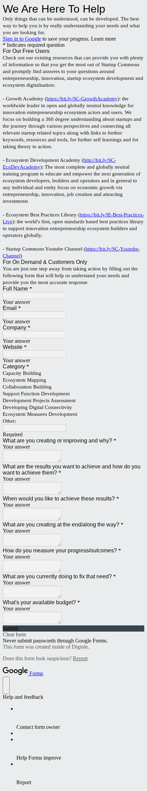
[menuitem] (80, 718)
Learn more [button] (103, 39)
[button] (73, 628)
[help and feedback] (6, 685)
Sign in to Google (22, 39)
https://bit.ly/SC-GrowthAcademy (82, 98)
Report (80, 658)
